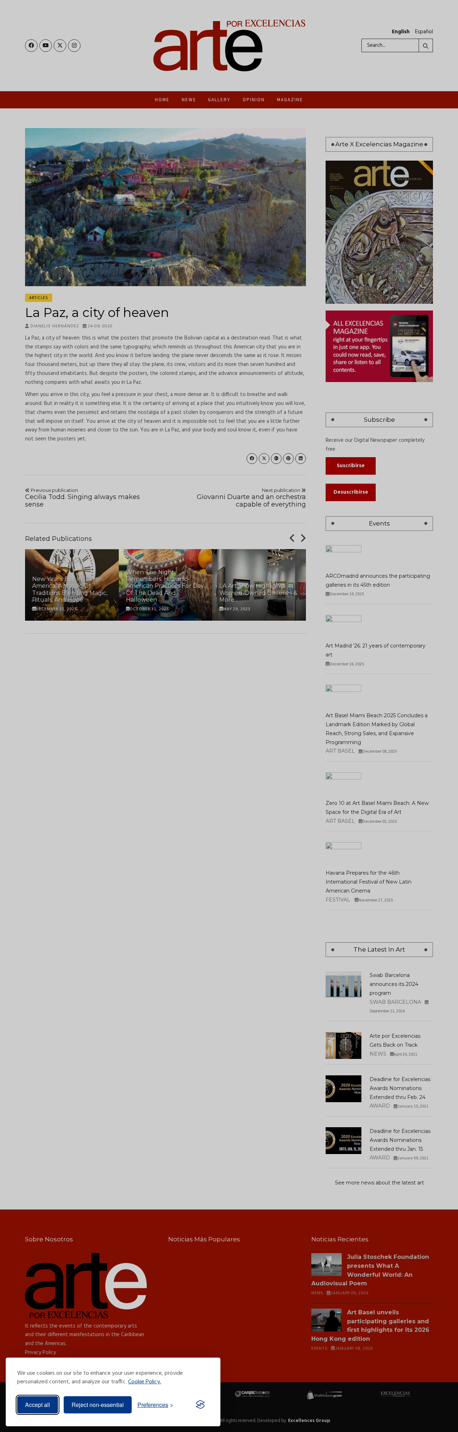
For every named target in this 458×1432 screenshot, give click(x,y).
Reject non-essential (98, 1405)
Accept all (37, 1405)
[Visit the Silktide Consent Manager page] (200, 1404)
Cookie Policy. (144, 1382)
